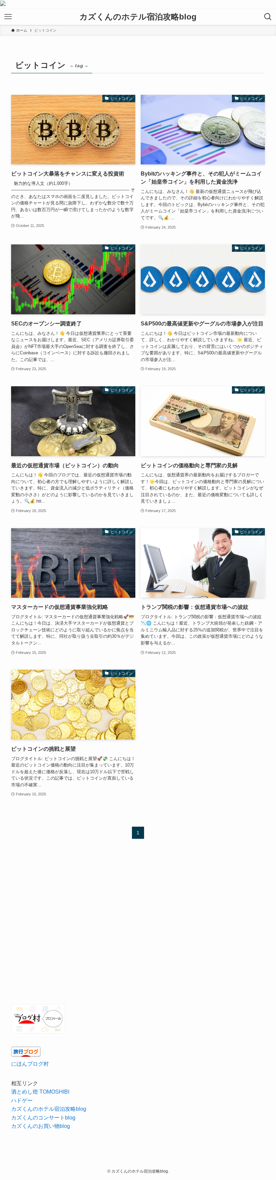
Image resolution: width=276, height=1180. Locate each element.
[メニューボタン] (8, 17)
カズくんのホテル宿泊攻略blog (138, 17)
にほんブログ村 (30, 1064)
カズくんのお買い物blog (40, 1126)
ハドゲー (22, 1100)
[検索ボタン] (268, 17)
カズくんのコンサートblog (43, 1117)
